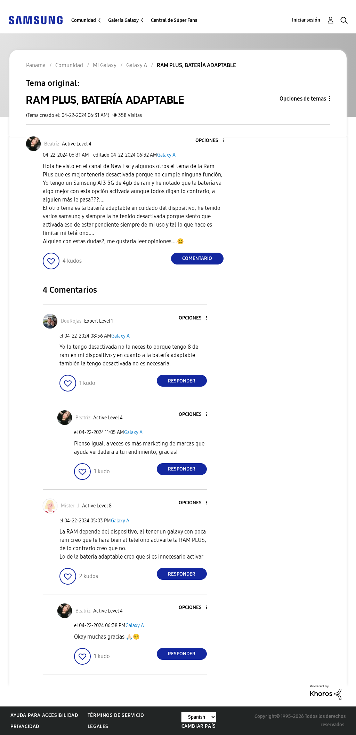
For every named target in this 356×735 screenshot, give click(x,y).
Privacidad (24, 726)
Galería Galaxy (123, 20)
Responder (181, 381)
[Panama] (35, 19)
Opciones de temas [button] (303, 98)
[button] (211, 140)
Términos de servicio (116, 715)
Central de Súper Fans (174, 20)
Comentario (197, 258)
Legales (98, 726)
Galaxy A (166, 155)
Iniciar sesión (306, 20)
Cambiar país (198, 726)
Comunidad (83, 20)
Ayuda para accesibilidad (44, 715)
